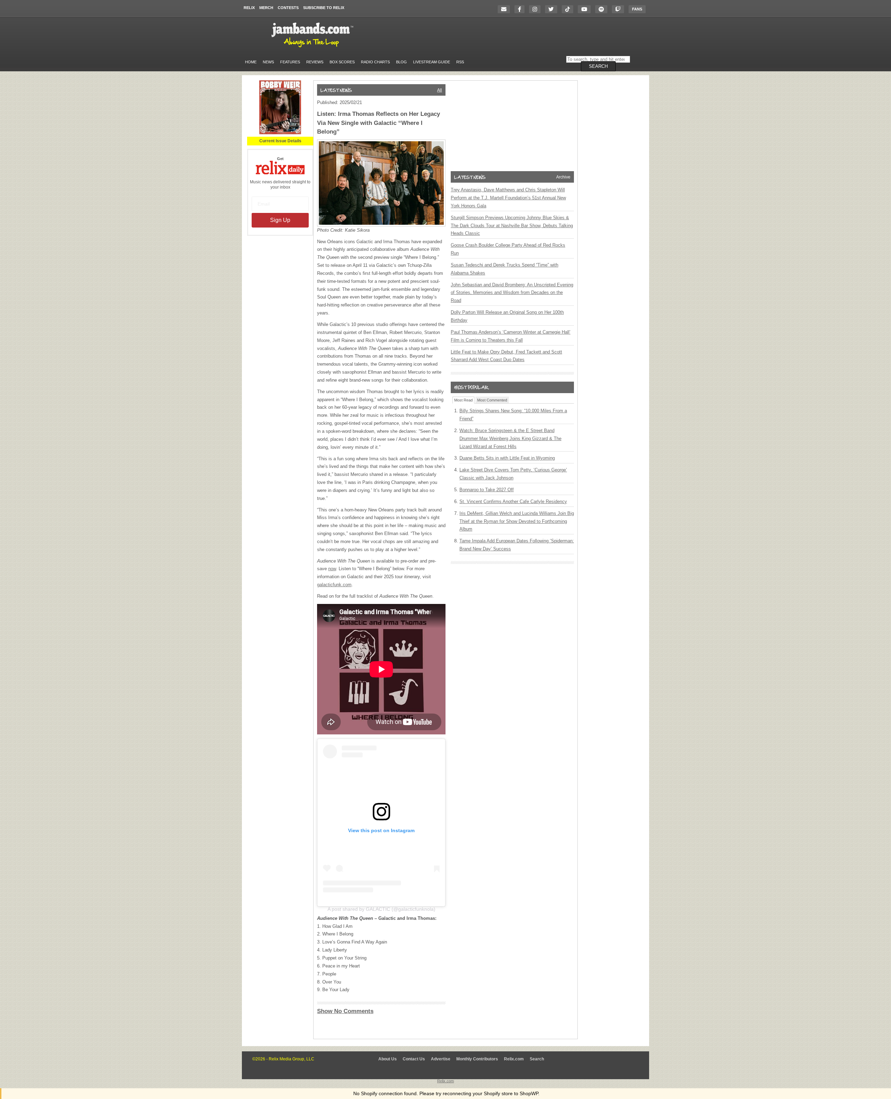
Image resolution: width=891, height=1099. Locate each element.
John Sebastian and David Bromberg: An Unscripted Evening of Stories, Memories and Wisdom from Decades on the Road (512, 292)
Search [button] (598, 66)
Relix (249, 8)
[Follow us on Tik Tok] (569, 9)
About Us (387, 1059)
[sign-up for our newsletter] (505, 9)
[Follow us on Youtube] (586, 9)
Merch (266, 8)
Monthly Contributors (477, 1059)
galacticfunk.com (334, 584)
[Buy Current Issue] (280, 133)
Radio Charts (375, 62)
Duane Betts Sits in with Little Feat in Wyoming (507, 458)
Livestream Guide (431, 62)
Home (251, 62)
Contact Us (414, 1059)
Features (290, 62)
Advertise (440, 1059)
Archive (563, 177)
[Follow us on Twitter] (553, 9)
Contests (288, 8)
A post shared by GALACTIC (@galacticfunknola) (381, 909)
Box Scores (342, 62)
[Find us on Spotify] (603, 9)
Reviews (314, 62)
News (268, 62)
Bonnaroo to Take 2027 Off (486, 489)
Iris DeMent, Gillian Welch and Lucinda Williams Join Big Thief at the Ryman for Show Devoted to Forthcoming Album (516, 521)
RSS (460, 62)
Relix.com (514, 1059)
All (439, 90)
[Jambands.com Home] (313, 48)
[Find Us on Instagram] (537, 9)
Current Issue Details (280, 140)
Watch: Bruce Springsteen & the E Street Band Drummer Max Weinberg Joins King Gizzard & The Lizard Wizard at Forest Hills (510, 438)
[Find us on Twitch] (619, 9)
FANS (637, 9)
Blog (401, 62)
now (332, 568)
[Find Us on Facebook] (521, 9)
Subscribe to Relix (323, 8)
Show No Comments (345, 1011)
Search (537, 1059)
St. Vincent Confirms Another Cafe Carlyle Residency (513, 501)
